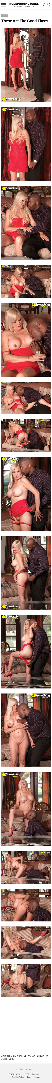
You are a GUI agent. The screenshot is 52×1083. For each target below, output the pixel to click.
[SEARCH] (49, 5)
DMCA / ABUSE (15, 1074)
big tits (7, 1056)
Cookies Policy (18, 1077)
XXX (12, 1059)
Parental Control (33, 1077)
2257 (27, 1074)
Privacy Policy (37, 1074)
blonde (18, 1056)
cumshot (43, 1056)
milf (5, 1059)
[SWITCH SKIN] (44, 5)
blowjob (30, 1056)
